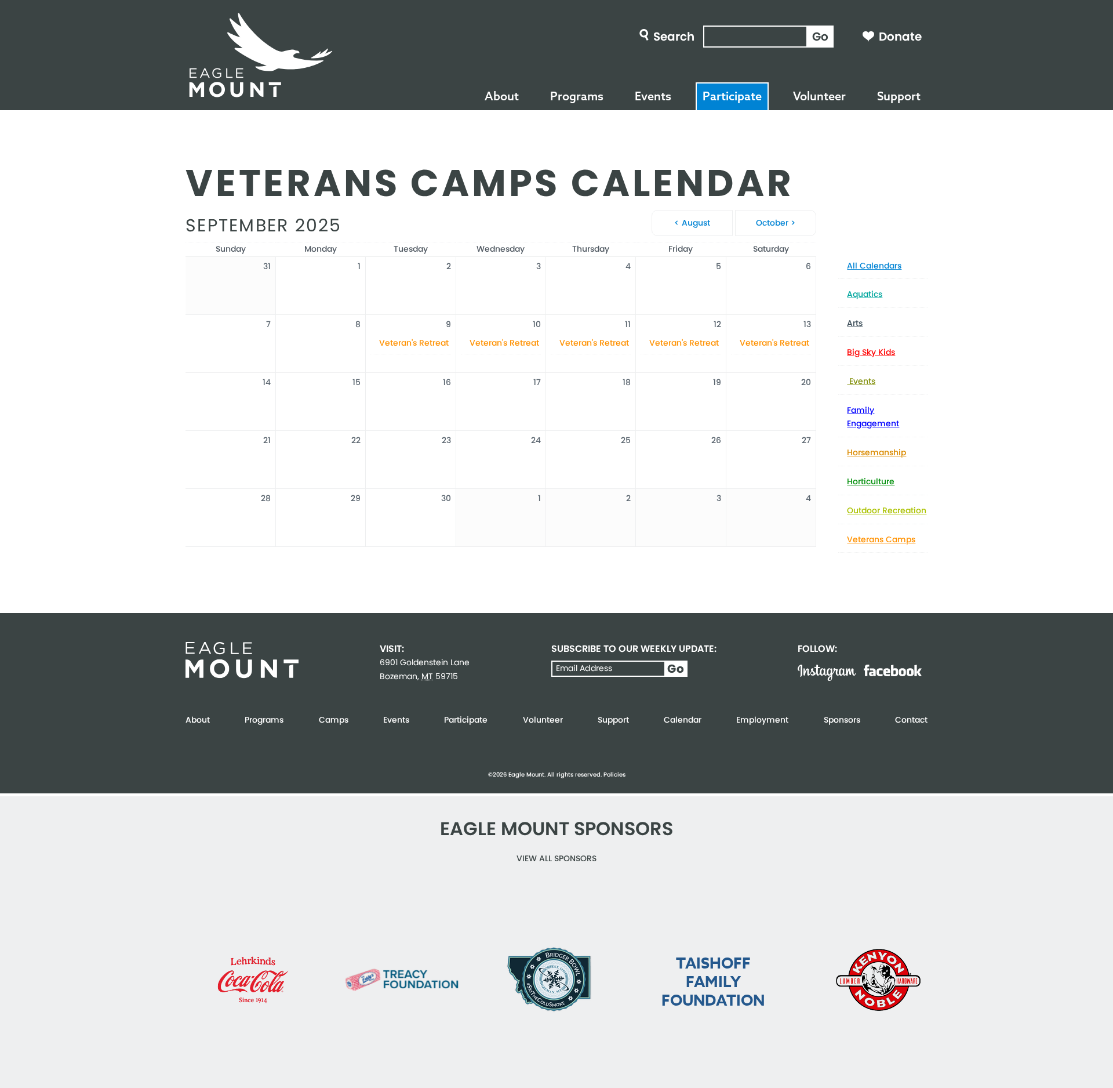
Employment (762, 720)
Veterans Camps (881, 539)
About (502, 96)
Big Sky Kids (871, 352)
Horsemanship (876, 452)
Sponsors (842, 720)
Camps (333, 720)
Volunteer (819, 96)
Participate (732, 96)
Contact (911, 720)
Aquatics (864, 294)
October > (775, 223)
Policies (614, 774)
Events (653, 96)
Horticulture (870, 481)
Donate (900, 36)
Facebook (893, 670)
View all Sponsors (556, 858)
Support (899, 96)
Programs (576, 96)
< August (692, 223)
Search (673, 36)
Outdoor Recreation (886, 510)
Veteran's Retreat (414, 343)
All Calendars (874, 265)
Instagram (827, 673)
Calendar (682, 720)
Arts (855, 323)
